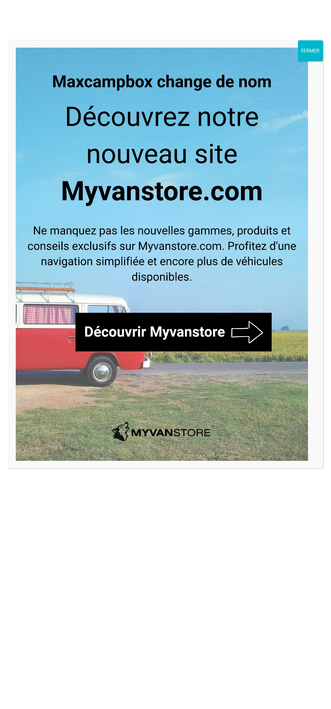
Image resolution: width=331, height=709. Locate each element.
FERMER (310, 51)
